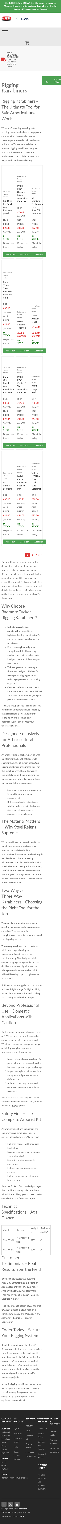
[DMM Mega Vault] (36, 360)
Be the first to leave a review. (7, 194)
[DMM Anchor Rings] (36, 263)
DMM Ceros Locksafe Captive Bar (22, 482)
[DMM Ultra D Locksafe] (8, 454)
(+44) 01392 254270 (5, 1465)
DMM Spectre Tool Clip (21, 324)
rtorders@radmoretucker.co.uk (14, 1478)
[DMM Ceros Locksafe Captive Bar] (22, 454)
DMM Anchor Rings (35, 318)
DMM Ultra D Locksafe (7, 485)
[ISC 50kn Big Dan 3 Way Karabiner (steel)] (8, 169)
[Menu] (5, 30)
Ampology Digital (17, 1516)
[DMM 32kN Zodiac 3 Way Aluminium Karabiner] (22, 360)
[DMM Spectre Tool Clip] (22, 263)
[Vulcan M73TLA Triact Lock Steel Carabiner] (36, 454)
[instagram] (17, 1504)
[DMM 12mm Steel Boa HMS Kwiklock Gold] (8, 263)
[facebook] (4, 1504)
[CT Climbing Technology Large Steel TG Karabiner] (36, 169)
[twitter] (10, 1504)
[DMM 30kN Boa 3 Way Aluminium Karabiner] (8, 360)
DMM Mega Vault (34, 389)
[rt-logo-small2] (6, 17)
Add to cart (10, 254)
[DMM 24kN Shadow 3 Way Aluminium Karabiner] (22, 169)
